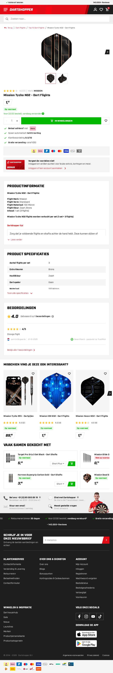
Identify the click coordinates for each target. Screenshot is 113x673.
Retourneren (10, 573)
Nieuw (6, 622)
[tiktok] (100, 616)
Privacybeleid (93, 655)
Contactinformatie (12, 564)
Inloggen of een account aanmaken (45, 168)
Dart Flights (20, 28)
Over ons (44, 564)
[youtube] (93, 616)
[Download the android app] (86, 643)
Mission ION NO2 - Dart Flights (54, 416)
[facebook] (79, 616)
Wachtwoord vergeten (86, 578)
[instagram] (86, 616)
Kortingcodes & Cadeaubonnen (54, 578)
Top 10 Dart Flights (36, 28)
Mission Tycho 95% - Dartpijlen (19, 416)
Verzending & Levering (14, 569)
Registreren (81, 573)
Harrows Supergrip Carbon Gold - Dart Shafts (40, 475)
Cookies (105, 655)
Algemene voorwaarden (73, 655)
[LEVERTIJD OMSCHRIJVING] (43, 113)
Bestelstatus (82, 583)
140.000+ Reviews (101, 2)
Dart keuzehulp (11, 612)
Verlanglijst (81, 592)
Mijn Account (82, 564)
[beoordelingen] (52, 316)
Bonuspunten (46, 573)
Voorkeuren (81, 597)
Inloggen (80, 569)
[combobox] (58, 19)
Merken (7, 631)
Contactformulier (12, 583)
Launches (8, 626)
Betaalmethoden (12, 578)
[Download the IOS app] (86, 634)
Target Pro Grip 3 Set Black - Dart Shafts (37, 454)
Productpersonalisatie (14, 636)
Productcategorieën (13, 641)
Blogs (42, 569)
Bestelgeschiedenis (85, 588)
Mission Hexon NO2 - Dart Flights (92, 416)
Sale (6, 617)
